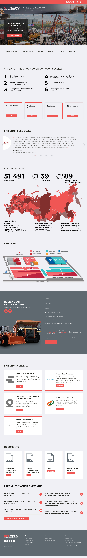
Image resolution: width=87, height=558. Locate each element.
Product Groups (28, 538)
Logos (49, 468)
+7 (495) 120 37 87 (69, 540)
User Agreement (65, 332)
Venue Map (40, 51)
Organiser (26, 544)
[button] (77, 2)
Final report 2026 (28, 540)
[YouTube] (14, 541)
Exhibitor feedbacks (28, 51)
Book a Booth (48, 538)
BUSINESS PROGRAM (39, 2)
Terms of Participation (50, 540)
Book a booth (51, 51)
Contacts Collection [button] (64, 397)
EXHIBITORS (14, 2)
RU (82, 2)
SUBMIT (51, 341)
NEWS (47, 2)
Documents (72, 51)
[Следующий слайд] (84, 145)
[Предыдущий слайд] (3, 145)
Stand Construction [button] (64, 374)
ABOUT (6, 2)
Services (62, 51)
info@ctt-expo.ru (70, 2)
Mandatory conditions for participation (11, 470)
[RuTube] (12, 541)
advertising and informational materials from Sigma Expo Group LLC (64, 336)
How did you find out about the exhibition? (59, 323)
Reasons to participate (12, 51)
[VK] (5, 541)
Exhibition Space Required (54, 317)
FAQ (7, 55)
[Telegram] (7, 541)
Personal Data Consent (8, 549)
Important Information (25, 373)
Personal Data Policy (8, 546)
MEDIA (29, 2)
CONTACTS (54, 2)
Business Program (28, 542)
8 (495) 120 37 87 (70, 1)
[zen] (9, 541)
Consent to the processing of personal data (59, 331)
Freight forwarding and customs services (33, 470)
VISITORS (22, 2)
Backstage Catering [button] (24, 420)
